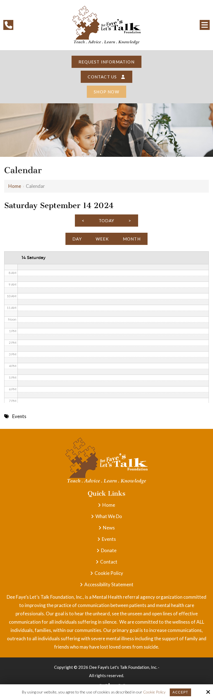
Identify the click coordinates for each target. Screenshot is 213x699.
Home (14, 186)
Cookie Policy (154, 692)
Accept (180, 692)
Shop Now (106, 91)
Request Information (106, 61)
